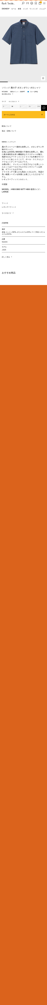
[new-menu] (44, 3)
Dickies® (5, 9)
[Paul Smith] (8, 3)
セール (13, 9)
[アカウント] (32, 3)
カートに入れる (9, 115)
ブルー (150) (34, 91)
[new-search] (23, 3)
